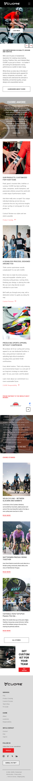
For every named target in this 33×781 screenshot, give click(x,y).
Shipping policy (21, 776)
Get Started (24, 669)
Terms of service (12, 776)
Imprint (5, 737)
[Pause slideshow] (31, 45)
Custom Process (8, 301)
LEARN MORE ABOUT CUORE (16, 89)
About (5, 716)
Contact (5, 731)
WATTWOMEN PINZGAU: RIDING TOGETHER (15, 558)
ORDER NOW (16, 133)
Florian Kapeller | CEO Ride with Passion (16, 447)
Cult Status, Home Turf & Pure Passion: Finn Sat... (13, 615)
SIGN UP (8, 750)
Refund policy (9, 774)
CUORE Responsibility (10, 385)
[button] (16, 750)
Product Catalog (8, 220)
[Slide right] (28, 409)
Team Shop (6, 704)
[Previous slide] (27, 45)
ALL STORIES (16, 640)
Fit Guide (5, 707)
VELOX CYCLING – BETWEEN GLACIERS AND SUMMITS (13, 500)
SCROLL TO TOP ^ (11, 763)
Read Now (16, 30)
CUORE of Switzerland (16, 772)
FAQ (4, 695)
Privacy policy (17, 774)
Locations (6, 719)
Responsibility (7, 722)
